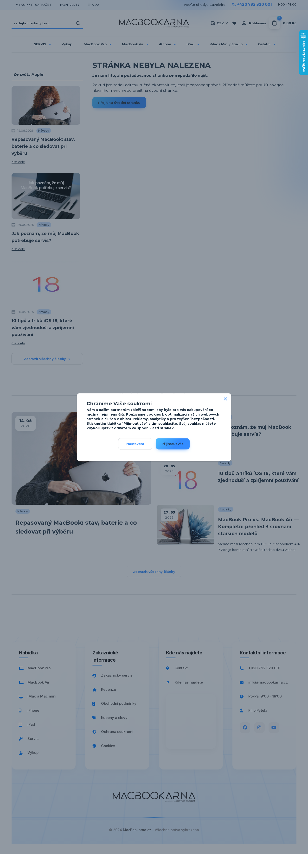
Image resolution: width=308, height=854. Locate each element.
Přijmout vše (173, 444)
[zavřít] (225, 398)
